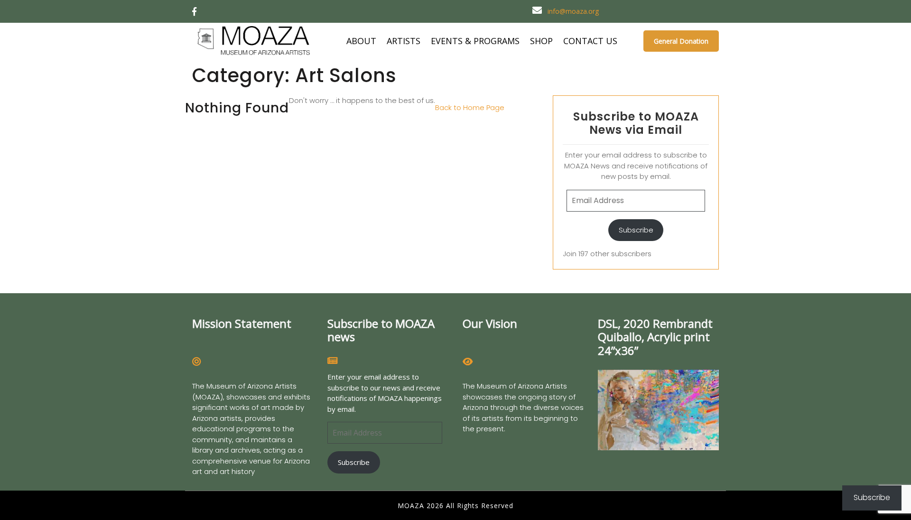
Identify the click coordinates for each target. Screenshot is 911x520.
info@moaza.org (573, 11)
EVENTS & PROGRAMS (475, 40)
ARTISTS (403, 40)
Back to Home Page (469, 107)
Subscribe (636, 230)
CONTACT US (590, 40)
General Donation (681, 41)
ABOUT (361, 40)
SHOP (541, 40)
